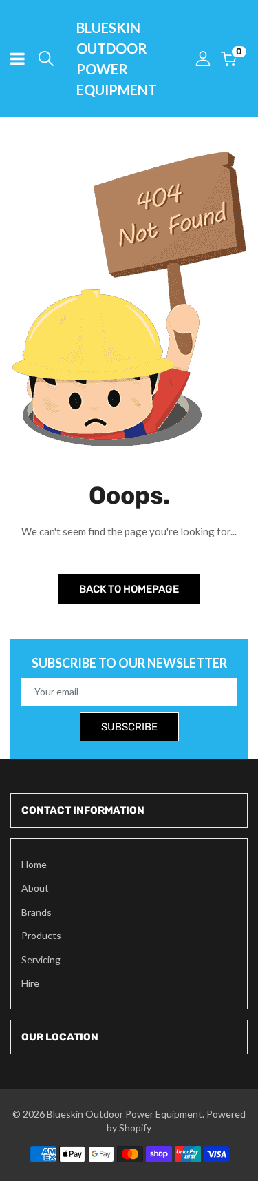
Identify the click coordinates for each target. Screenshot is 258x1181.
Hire (30, 983)
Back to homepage (129, 589)
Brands (36, 912)
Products (41, 935)
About (35, 888)
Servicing (41, 959)
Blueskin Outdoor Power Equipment (116, 58)
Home (34, 864)
